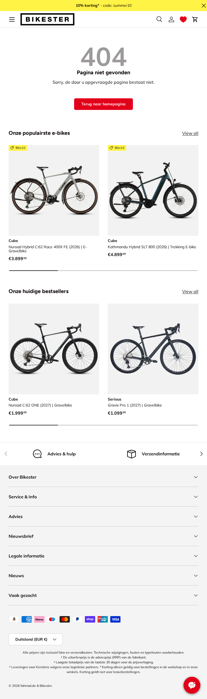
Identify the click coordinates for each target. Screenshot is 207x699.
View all (190, 133)
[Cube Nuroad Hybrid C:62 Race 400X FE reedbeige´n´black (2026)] (54, 190)
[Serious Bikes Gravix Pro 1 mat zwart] (153, 349)
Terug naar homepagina (103, 104)
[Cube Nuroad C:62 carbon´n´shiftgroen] (54, 349)
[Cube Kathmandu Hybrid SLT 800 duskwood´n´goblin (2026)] (153, 190)
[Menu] (12, 19)
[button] (183, 19)
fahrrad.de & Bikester (36, 686)
